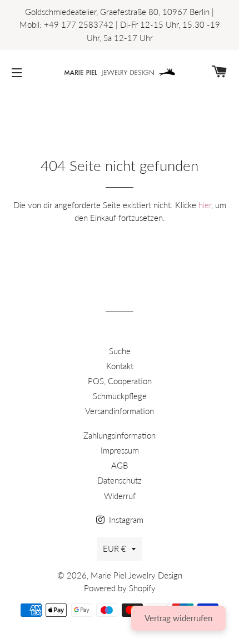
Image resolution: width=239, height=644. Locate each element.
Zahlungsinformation (119, 435)
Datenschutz (119, 480)
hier (204, 205)
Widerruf (120, 496)
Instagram (125, 520)
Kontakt (119, 366)
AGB (119, 465)
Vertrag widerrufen (178, 618)
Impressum (120, 450)
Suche (120, 351)
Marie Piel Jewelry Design (136, 575)
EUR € (114, 549)
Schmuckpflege (120, 396)
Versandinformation (119, 411)
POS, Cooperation (120, 381)
